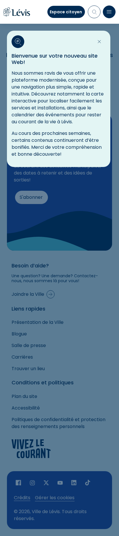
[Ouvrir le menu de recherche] (94, 11)
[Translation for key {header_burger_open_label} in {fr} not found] (109, 11)
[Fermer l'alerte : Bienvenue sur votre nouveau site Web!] (99, 42)
